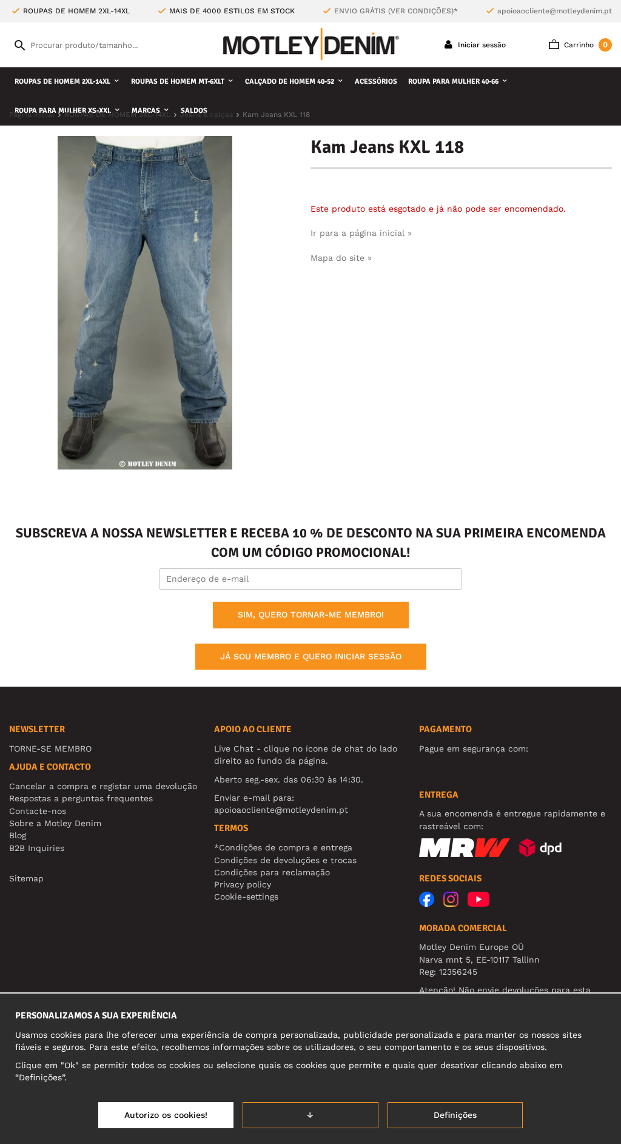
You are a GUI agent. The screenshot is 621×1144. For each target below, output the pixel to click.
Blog (17, 835)
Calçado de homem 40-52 (289, 81)
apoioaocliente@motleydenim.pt (554, 11)
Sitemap (26, 878)
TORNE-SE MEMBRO (50, 748)
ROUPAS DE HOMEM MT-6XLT (177, 81)
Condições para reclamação (272, 872)
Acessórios (376, 81)
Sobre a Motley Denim (55, 823)
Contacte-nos (37, 811)
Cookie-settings (246, 896)
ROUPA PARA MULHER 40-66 (453, 81)
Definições (455, 1115)
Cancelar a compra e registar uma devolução (103, 786)
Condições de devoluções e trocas (285, 860)
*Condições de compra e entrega (283, 847)
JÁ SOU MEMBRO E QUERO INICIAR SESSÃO (310, 656)
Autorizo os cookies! (165, 1115)
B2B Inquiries (36, 848)
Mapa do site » (341, 258)
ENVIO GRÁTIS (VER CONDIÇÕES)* (396, 11)
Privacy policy (242, 884)
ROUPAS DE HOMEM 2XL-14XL (62, 81)
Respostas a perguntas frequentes (81, 798)
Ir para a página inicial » (361, 233)
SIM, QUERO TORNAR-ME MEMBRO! (311, 614)
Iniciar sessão (480, 45)
